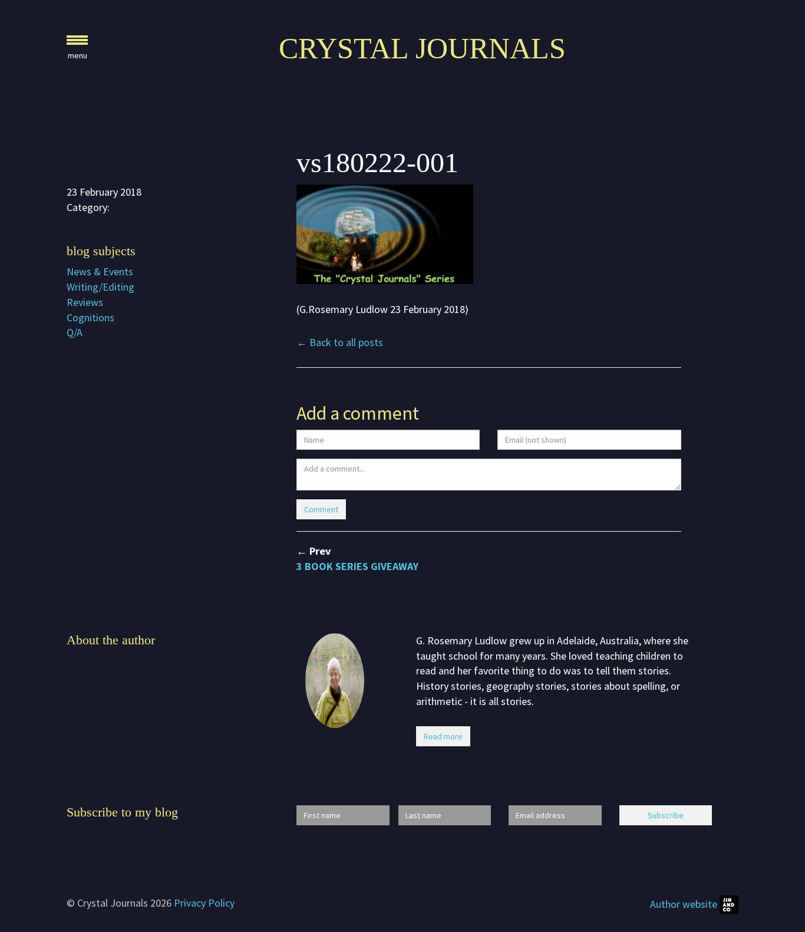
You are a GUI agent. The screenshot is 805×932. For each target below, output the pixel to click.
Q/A (75, 332)
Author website (685, 904)
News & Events (100, 271)
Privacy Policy (204, 903)
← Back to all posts (339, 342)
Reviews (85, 302)
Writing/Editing (100, 287)
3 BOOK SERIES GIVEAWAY (357, 566)
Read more (443, 736)
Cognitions (90, 317)
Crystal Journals (422, 48)
